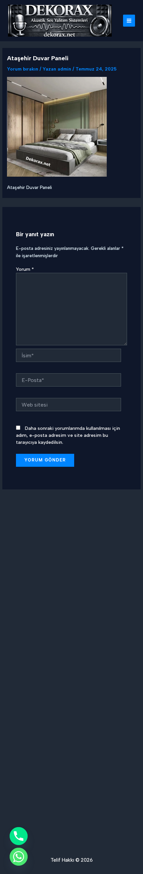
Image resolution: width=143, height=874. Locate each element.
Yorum (25, 269)
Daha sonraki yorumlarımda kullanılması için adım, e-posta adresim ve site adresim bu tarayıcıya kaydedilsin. (68, 435)
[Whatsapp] (19, 857)
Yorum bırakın (22, 69)
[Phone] (19, 836)
